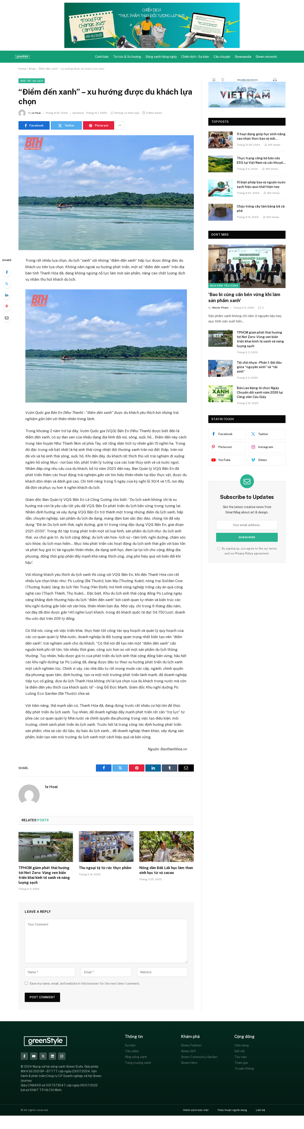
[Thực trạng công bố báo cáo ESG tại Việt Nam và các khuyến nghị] (220, 164)
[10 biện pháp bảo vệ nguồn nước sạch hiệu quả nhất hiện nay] (220, 188)
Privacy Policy (244, 553)
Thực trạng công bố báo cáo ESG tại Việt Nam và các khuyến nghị (261, 160)
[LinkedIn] (6, 295)
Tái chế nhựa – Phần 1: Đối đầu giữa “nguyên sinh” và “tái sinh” (259, 367)
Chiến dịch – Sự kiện (195, 56)
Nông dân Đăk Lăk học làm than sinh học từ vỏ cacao (166, 870)
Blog (32, 68)
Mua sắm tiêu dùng (224, 285)
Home (22, 68)
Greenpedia (243, 56)
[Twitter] (6, 283)
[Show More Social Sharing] (119, 125)
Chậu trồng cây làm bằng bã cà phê (261, 209)
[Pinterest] (6, 306)
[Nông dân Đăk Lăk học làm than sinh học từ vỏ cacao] (166, 846)
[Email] (6, 317)
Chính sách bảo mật (196, 1110)
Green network (266, 56)
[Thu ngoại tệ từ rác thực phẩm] (106, 846)
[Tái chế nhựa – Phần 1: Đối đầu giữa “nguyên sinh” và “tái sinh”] (220, 368)
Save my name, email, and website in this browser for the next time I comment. (85, 983)
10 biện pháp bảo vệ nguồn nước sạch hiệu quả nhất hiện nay (261, 185)
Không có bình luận (127, 112)
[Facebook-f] (24, 1056)
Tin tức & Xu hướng (127, 56)
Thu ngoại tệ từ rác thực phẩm (105, 868)
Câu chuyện (221, 56)
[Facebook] (6, 272)
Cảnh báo (102, 56)
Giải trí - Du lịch (31, 80)
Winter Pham (220, 307)
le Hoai (36, 112)
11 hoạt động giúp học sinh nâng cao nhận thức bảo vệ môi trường (261, 136)
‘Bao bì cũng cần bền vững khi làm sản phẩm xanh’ (244, 297)
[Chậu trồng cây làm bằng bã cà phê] (220, 212)
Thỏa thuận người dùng (232, 1110)
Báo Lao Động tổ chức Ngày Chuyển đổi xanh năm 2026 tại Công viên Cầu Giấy (260, 392)
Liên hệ (260, 1110)
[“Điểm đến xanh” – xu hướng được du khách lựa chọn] (106, 192)
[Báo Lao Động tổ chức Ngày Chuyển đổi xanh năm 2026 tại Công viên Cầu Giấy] (220, 393)
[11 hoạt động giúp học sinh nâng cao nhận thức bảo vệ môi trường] (220, 139)
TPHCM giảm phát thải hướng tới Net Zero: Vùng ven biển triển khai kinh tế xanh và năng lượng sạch (44, 875)
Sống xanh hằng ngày (161, 56)
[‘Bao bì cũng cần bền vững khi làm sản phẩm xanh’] (247, 266)
